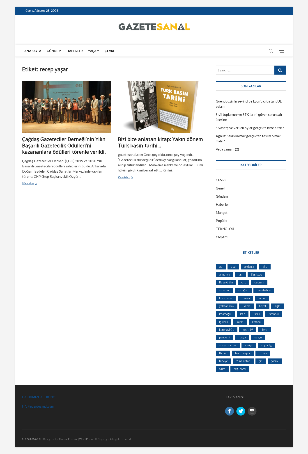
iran (242, 314)
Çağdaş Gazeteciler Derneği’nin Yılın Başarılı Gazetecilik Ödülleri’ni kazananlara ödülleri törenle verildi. (64, 145)
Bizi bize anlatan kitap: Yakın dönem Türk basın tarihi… (160, 142)
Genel (220, 188)
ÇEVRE (110, 51)
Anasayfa (32, 51)
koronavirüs (226, 329)
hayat (262, 306)
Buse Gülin (226, 282)
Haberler (75, 51)
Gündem (54, 51)
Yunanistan (243, 361)
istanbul (274, 314)
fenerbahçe (226, 298)
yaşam (93, 51)
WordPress (86, 439)
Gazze (247, 306)
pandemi (224, 337)
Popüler (222, 221)
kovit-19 (248, 329)
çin (260, 361)
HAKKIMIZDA (32, 397)
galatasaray (226, 306)
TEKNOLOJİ (225, 229)
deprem (259, 282)
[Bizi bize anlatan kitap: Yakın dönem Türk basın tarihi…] (162, 107)
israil (257, 314)
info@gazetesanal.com (38, 406)
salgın (258, 337)
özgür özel (240, 369)
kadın (240, 322)
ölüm (222, 369)
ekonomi (224, 290)
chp (243, 282)
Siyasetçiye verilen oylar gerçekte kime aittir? (250, 128)
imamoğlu (225, 314)
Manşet (222, 212)
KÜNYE (51, 397)
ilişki (277, 306)
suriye (249, 345)
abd (233, 266)
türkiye (223, 361)
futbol (261, 298)
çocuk (274, 361)
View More (35, 183)
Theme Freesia (68, 439)
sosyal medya (227, 345)
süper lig (266, 345)
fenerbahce (264, 290)
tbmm (223, 353)
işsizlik (223, 322)
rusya (242, 337)
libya (264, 329)
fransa (245, 298)
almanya (224, 274)
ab (220, 266)
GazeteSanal (31, 439)
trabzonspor (242, 353)
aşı (240, 274)
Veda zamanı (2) (227, 149)
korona (256, 322)
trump (263, 353)
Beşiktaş (256, 274)
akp (264, 266)
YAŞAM (222, 237)
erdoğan (243, 290)
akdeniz (249, 266)
